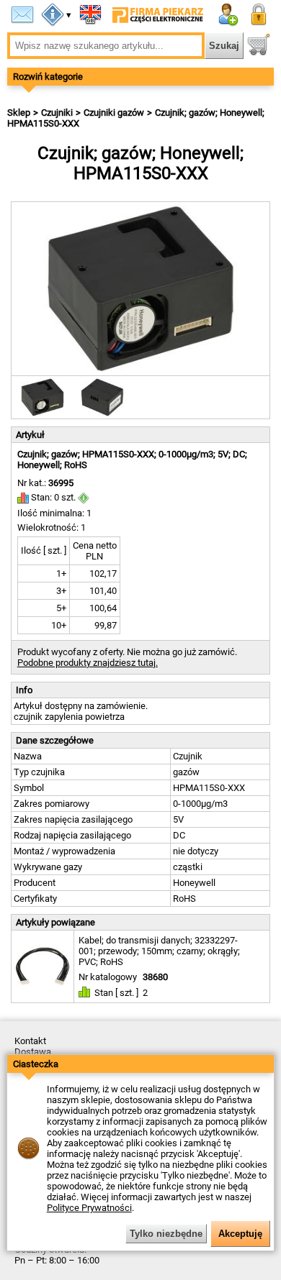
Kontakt (30, 1041)
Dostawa (32, 1051)
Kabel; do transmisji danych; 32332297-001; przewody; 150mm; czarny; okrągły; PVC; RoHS (159, 951)
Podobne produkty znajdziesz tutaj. (87, 662)
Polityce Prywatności (89, 1207)
